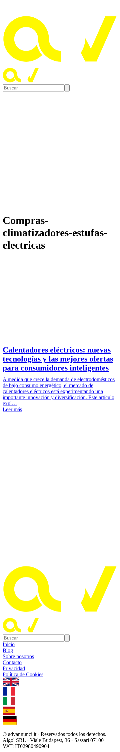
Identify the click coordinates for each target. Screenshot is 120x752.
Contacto (12, 662)
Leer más (12, 409)
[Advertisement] (60, 489)
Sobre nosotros (18, 656)
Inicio (9, 644)
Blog (8, 650)
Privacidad (14, 668)
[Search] (67, 87)
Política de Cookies (23, 674)
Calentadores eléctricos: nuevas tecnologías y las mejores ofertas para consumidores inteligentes (58, 358)
